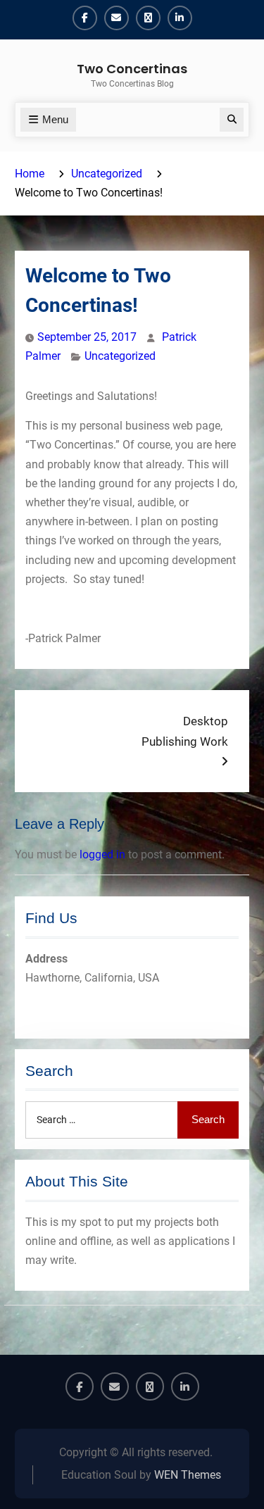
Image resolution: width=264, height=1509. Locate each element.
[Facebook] (85, 18)
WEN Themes (187, 1475)
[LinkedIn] (180, 18)
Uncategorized (120, 356)
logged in (102, 854)
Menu (55, 119)
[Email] (116, 18)
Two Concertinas (132, 68)
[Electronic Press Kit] (148, 18)
